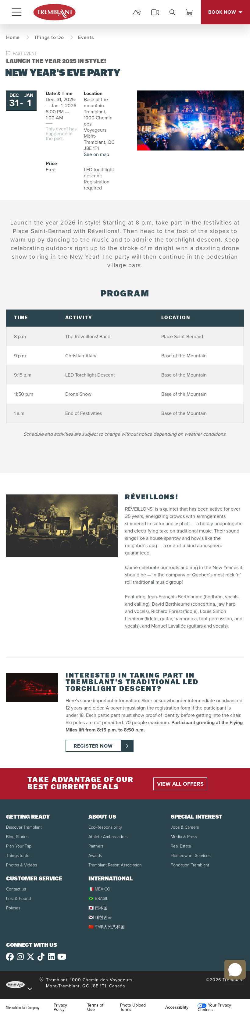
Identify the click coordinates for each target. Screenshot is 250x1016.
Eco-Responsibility (105, 827)
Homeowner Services (190, 855)
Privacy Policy (60, 1007)
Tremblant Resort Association (115, 865)
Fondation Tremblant (190, 865)
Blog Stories (17, 837)
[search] (172, 12)
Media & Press (184, 837)
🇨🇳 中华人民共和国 (106, 927)
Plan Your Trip (18, 846)
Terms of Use (95, 1007)
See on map (96, 154)
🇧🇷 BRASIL (98, 898)
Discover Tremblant (24, 827)
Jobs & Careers (185, 827)
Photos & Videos (21, 865)
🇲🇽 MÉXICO (99, 889)
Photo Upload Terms (133, 1007)
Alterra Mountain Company (22, 1007)
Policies (13, 908)
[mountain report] (137, 12)
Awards (95, 855)
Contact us (16, 889)
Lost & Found (18, 898)
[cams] (155, 12)
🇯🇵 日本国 (98, 908)
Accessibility (176, 1007)
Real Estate (181, 846)
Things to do (18, 855)
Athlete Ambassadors (107, 837)
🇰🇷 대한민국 (100, 917)
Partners (95, 846)
